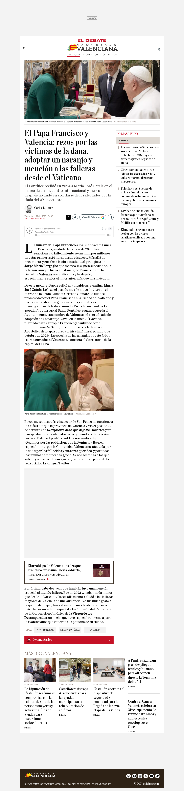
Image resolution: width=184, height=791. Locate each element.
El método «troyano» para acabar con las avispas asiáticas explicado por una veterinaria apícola (138, 235)
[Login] (160, 49)
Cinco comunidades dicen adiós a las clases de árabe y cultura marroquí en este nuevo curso (138, 175)
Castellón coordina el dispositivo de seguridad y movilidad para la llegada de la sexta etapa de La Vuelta (108, 699)
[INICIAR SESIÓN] (160, 49)
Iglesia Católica (70, 630)
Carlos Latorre (43, 208)
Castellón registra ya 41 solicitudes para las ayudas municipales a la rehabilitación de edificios (74, 699)
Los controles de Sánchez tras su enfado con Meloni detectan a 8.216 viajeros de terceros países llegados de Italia (140, 155)
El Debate (31, 579)
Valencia (112, 55)
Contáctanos (47, 784)
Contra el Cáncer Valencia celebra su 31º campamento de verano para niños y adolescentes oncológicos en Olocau (142, 714)
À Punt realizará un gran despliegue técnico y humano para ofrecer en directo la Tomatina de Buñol (142, 670)
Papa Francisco (45, 630)
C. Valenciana (73, 55)
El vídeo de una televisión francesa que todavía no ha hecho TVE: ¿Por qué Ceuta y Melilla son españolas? (140, 216)
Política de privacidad (79, 784)
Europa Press (40, 579)
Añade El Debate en (91, 217)
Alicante (87, 55)
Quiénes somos (31, 784)
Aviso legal (61, 784)
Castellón (100, 55)
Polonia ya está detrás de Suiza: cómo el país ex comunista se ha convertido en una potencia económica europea (138, 196)
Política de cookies (101, 784)
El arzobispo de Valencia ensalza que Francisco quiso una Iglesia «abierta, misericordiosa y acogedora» (54, 570)
